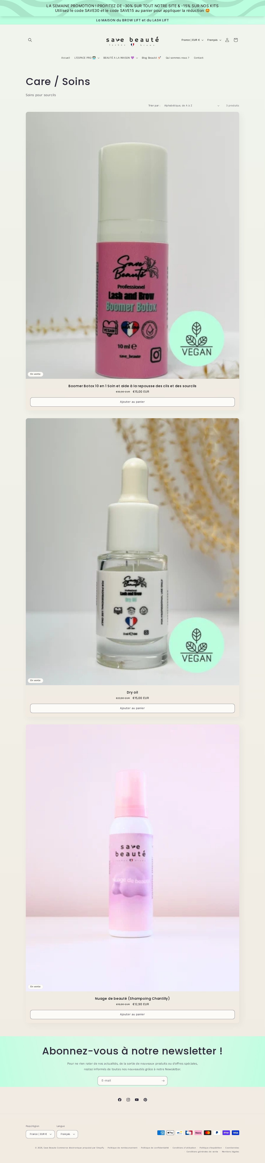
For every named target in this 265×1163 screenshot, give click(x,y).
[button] (30, 40)
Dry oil (132, 692)
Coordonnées (232, 1147)
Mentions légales (230, 1151)
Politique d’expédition (211, 1147)
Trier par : (154, 106)
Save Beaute (50, 1147)
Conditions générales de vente (202, 1151)
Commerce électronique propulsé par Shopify (80, 1147)
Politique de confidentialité (155, 1147)
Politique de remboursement (122, 1147)
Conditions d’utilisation (184, 1147)
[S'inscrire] (163, 1080)
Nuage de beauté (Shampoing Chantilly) (132, 999)
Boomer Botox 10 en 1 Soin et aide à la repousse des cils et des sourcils (132, 386)
